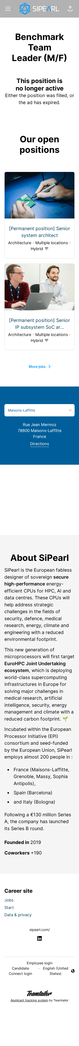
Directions (39, 443)
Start (9, 907)
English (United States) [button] (55, 971)
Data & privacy (18, 914)
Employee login (39, 963)
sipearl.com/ (39, 929)
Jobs (8, 900)
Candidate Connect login (20, 971)
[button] (70, 9)
